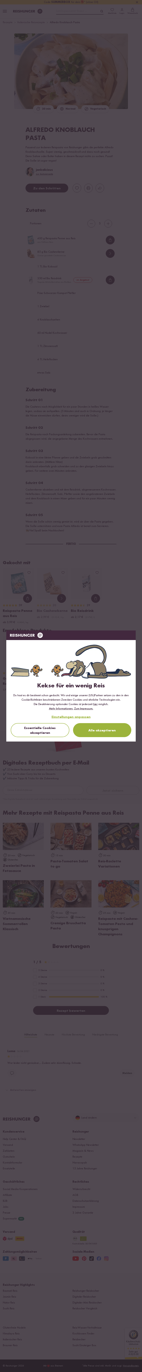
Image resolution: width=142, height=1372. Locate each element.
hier (95, 704)
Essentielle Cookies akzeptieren (40, 730)
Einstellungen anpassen (71, 717)
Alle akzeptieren (102, 730)
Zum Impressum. (83, 708)
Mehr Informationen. (61, 708)
